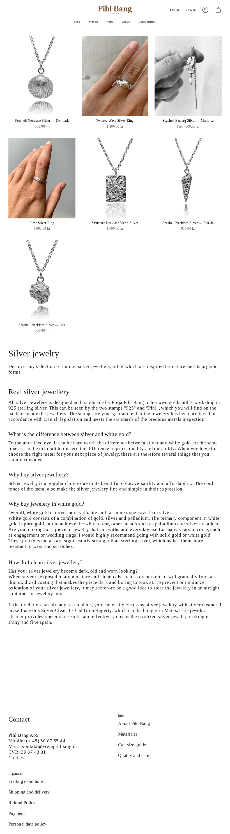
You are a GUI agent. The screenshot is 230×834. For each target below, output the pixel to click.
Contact (16, 757)
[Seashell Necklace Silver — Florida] (188, 178)
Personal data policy (27, 824)
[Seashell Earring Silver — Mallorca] (188, 76)
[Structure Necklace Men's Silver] (115, 178)
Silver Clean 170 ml (62, 610)
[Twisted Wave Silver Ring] (115, 76)
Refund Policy (22, 802)
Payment (16, 813)
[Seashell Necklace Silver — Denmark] (41, 76)
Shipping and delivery (29, 792)
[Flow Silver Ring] (41, 178)
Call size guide (132, 744)
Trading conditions (26, 781)
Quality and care (133, 755)
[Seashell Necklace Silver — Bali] (41, 280)
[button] (77, 22)
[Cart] (218, 10)
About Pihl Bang (134, 723)
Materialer (127, 734)
